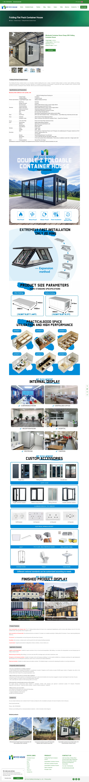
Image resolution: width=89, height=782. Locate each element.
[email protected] (15, 703)
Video (61, 7)
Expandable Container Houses (51, 761)
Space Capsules (48, 767)
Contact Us (74, 7)
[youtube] (79, 1)
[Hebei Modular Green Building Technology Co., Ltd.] (8, 7)
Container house (29, 7)
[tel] (87, 386)
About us (67, 7)
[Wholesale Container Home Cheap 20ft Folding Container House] (26, 49)
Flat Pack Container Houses (51, 763)
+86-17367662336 (8, 1)
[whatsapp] (87, 389)
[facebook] (76, 1)
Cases (55, 7)
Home (21, 7)
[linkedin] (78, 1)
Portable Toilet (47, 769)
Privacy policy (47, 779)
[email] (87, 391)
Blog (44, 7)
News (49, 7)
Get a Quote (83, 7)
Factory (38, 7)
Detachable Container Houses (51, 765)
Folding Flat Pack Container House (29, 20)
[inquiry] (87, 394)
